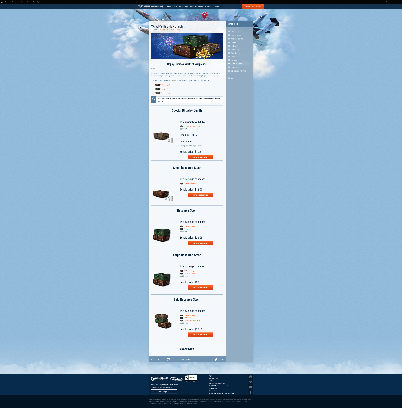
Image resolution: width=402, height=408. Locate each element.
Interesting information (239, 71)
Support (211, 376)
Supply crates (164, 89)
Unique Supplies (165, 85)
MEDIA (207, 6)
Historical (234, 46)
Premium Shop (236, 64)
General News (236, 35)
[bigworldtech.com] (176, 379)
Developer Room (213, 378)
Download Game (253, 6)
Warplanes (183, 6)
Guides (233, 56)
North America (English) (160, 391)
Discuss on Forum (175, 29)
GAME (175, 6)
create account (396, 2)
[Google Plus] (222, 359)
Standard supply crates (168, 93)
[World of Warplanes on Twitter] (250, 381)
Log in (388, 2)
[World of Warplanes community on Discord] (250, 387)
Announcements (237, 39)
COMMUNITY (216, 6)
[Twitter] (216, 359)
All (232, 78)
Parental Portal (213, 391)
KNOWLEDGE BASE (196, 6)
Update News (235, 67)
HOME (169, 6)
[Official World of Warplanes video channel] (250, 376)
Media (233, 31)
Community (235, 49)
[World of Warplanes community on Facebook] (250, 392)
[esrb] (191, 378)
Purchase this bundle (200, 157)
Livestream (235, 60)
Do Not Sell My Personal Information (219, 386)
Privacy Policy (213, 388)
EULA (210, 381)
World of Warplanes (150, 6)
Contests (234, 42)
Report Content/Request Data (217, 383)
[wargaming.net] (159, 379)
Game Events (235, 53)
